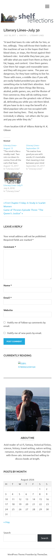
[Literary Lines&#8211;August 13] (15, 157)
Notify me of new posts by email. (24, 332)
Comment (10, 246)
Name (8, 285)
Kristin (22, 35)
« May (7, 522)
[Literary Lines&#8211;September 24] (37, 157)
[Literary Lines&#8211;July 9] (13, 178)
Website (8, 310)
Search (7, 532)
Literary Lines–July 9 (13, 185)
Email (8, 297)
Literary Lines (37, 35)
